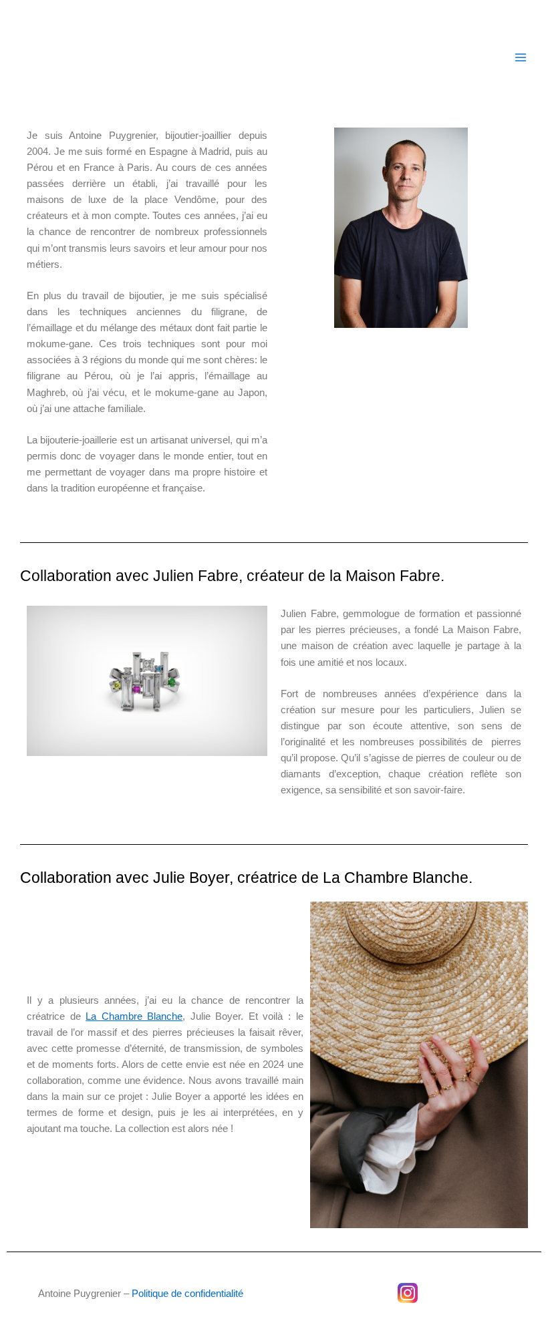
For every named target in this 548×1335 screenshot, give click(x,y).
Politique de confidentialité (187, 1293)
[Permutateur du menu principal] (521, 57)
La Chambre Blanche (134, 1016)
